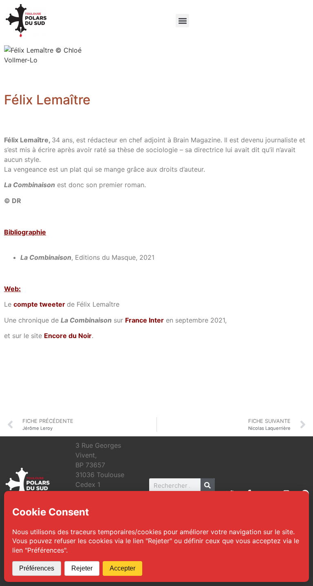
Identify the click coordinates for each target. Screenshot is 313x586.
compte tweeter (39, 304)
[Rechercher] (208, 485)
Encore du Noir (68, 336)
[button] (182, 20)
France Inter (144, 320)
